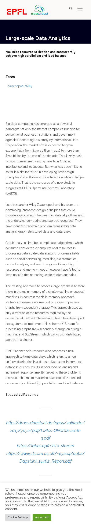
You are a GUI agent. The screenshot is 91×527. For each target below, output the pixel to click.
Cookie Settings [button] (18, 517)
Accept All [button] (41, 517)
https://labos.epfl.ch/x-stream (45, 445)
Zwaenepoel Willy (19, 86)
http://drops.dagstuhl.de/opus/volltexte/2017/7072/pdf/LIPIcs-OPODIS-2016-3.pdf (45, 430)
